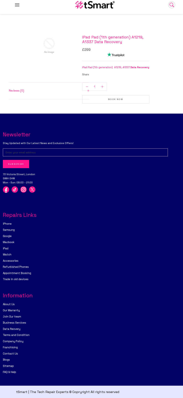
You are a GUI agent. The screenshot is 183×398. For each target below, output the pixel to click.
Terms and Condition (16, 335)
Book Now (115, 99)
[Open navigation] (17, 5)
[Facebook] (92, 74)
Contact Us (10, 353)
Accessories (10, 260)
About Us (9, 304)
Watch (7, 254)
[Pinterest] (102, 74)
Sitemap (8, 366)
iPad (5, 248)
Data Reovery (11, 329)
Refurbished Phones (16, 266)
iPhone (7, 223)
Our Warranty (11, 310)
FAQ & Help (9, 372)
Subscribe (16, 164)
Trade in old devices (15, 279)
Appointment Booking (17, 273)
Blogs (6, 359)
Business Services (14, 322)
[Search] (172, 5)
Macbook (8, 242)
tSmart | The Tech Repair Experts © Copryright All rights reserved (67, 392)
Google (7, 236)
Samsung (9, 229)
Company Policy (13, 341)
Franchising (10, 347)
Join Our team (12, 316)
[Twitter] (97, 74)
